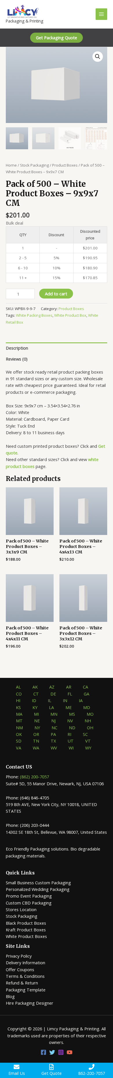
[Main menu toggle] (101, 14)
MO (90, 714)
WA (36, 748)
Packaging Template (25, 990)
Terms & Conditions (25, 976)
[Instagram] (61, 1052)
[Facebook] (43, 1052)
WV (54, 748)
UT (71, 741)
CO (19, 694)
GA (86, 694)
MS (72, 714)
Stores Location (21, 909)
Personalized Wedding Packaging (38, 889)
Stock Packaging (34, 165)
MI (36, 714)
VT (88, 741)
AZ (51, 687)
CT (36, 694)
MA (19, 714)
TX (53, 741)
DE (53, 694)
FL (70, 694)
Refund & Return (22, 983)
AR (68, 687)
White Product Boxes (26, 936)
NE (37, 720)
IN (65, 700)
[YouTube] (69, 1052)
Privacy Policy (19, 956)
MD (86, 707)
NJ (53, 720)
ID (34, 700)
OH (90, 727)
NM (19, 727)
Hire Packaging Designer (29, 1003)
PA (53, 734)
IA (81, 700)
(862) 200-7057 (34, 776)
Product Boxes (65, 165)
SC (85, 734)
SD (18, 741)
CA (85, 687)
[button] (56, 38)
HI (18, 700)
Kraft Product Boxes (26, 929)
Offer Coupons (20, 969)
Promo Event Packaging (29, 896)
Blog (10, 996)
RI (69, 734)
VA (18, 748)
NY (37, 727)
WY (88, 748)
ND (72, 727)
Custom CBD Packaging (29, 903)
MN (53, 714)
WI (71, 748)
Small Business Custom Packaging (38, 882)
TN (36, 741)
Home (11, 165)
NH (88, 720)
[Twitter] (52, 1052)
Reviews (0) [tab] (17, 359)
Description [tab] (17, 348)
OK (19, 734)
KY (34, 707)
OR (36, 734)
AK (35, 687)
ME (68, 707)
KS (18, 707)
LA (51, 707)
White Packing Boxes (34, 315)
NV (70, 720)
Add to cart (56, 293)
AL (18, 687)
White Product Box (70, 315)
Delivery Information (25, 962)
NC (54, 727)
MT (19, 720)
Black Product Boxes (26, 923)
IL (49, 700)
